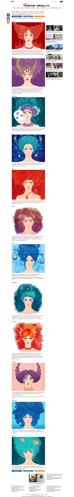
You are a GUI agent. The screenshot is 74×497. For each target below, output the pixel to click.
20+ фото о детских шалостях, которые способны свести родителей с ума (18, 490)
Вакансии (32, 495)
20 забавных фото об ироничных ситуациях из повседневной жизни (54, 32)
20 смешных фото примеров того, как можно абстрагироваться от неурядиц (53, 51)
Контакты (41, 495)
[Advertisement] (54, 17)
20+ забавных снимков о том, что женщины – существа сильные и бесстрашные (54, 478)
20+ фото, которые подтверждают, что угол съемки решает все (37, 483)
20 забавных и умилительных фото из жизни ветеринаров (54, 61)
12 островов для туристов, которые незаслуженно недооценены (35, 490)
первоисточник (50, 496)
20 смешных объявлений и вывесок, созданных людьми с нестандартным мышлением (54, 41)
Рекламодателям (37, 495)
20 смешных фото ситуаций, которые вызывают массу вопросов (54, 70)
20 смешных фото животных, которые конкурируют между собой (54, 78)
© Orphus (46, 494)
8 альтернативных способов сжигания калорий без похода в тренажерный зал (54, 490)
